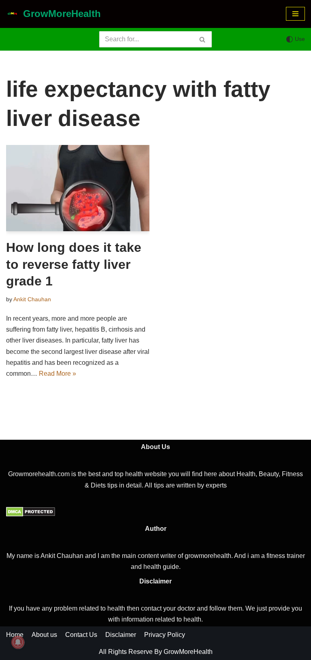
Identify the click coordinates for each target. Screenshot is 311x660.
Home (14, 634)
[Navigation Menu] (295, 14)
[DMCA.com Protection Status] (30, 514)
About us (44, 634)
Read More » (57, 373)
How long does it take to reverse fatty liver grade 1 (73, 264)
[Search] (203, 39)
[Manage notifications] (17, 642)
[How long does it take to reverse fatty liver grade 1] (77, 188)
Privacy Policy (164, 634)
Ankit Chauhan (32, 299)
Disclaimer (120, 634)
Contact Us (81, 634)
